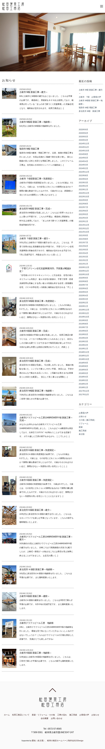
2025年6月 (83, 133)
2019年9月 (83, 320)
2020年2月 (83, 303)
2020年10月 (84, 274)
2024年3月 (83, 165)
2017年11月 (84, 394)
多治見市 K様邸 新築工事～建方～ (35, 510)
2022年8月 (83, 204)
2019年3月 (83, 341)
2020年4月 (83, 295)
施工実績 (82, 430)
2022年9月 (83, 200)
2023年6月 (83, 179)
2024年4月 (83, 161)
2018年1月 (83, 387)
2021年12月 (84, 225)
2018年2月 (83, 384)
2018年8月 (83, 366)
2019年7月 (83, 327)
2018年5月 (83, 373)
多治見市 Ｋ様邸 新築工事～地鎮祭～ (36, 569)
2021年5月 (83, 249)
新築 (81, 427)
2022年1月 (83, 221)
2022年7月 (83, 207)
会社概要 (44, 718)
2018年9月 (83, 363)
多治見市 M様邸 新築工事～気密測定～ (37, 301)
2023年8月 (83, 175)
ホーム (7, 715)
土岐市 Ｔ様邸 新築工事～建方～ (34, 238)
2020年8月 (83, 281)
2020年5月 (83, 292)
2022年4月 (83, 218)
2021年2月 (83, 260)
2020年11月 (84, 271)
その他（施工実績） (87, 420)
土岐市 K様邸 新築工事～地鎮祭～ (35, 653)
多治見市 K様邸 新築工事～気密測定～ (37, 450)
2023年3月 (83, 182)
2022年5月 (83, 214)
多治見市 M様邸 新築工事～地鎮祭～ (36, 391)
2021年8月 (83, 239)
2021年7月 (83, 242)
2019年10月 (84, 317)
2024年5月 (83, 158)
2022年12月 (84, 193)
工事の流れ (62, 715)
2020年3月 (83, 299)
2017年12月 (84, 391)
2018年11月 (84, 356)
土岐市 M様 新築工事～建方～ (33, 92)
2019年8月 (83, 324)
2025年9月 (83, 129)
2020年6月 (83, 288)
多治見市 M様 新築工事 (89, 111)
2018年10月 (84, 359)
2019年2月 (83, 345)
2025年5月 (83, 136)
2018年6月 (83, 370)
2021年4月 (83, 253)
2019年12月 (84, 310)
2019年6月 (83, 331)
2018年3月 (83, 380)
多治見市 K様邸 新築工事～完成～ (35, 361)
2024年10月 (84, 151)
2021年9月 (83, 235)
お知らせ (82, 416)
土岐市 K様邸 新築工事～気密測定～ (36, 480)
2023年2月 (83, 186)
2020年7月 (83, 285)
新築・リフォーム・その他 (43, 715)
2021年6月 (83, 246)
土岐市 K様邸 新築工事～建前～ (34, 596)
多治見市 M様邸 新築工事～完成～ (35, 208)
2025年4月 (83, 140)
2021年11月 (84, 228)
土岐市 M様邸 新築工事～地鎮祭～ (35, 122)
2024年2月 (83, 168)
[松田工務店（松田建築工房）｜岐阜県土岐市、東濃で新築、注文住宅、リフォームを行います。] (13, 9)
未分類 (81, 434)
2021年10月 (84, 232)
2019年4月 (83, 338)
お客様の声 (83, 413)
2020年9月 (83, 278)
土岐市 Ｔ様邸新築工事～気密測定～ (36, 178)
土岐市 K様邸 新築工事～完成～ (34, 331)
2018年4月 (83, 377)
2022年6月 (83, 211)
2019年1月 (83, 348)
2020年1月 (83, 306)
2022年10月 (84, 196)
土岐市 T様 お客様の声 (90, 97)
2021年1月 (83, 264)
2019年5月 (83, 334)
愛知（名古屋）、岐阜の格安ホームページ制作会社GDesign (57, 740)
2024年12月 (84, 143)
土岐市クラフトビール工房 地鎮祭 (36, 623)
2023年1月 (83, 189)
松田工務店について (20, 715)
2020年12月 (84, 267)
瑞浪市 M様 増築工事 (29, 149)
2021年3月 (83, 257)
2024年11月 (84, 147)
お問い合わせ (56, 718)
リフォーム (83, 423)
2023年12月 (84, 172)
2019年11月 (84, 313)
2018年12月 (84, 352)
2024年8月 (83, 154)
